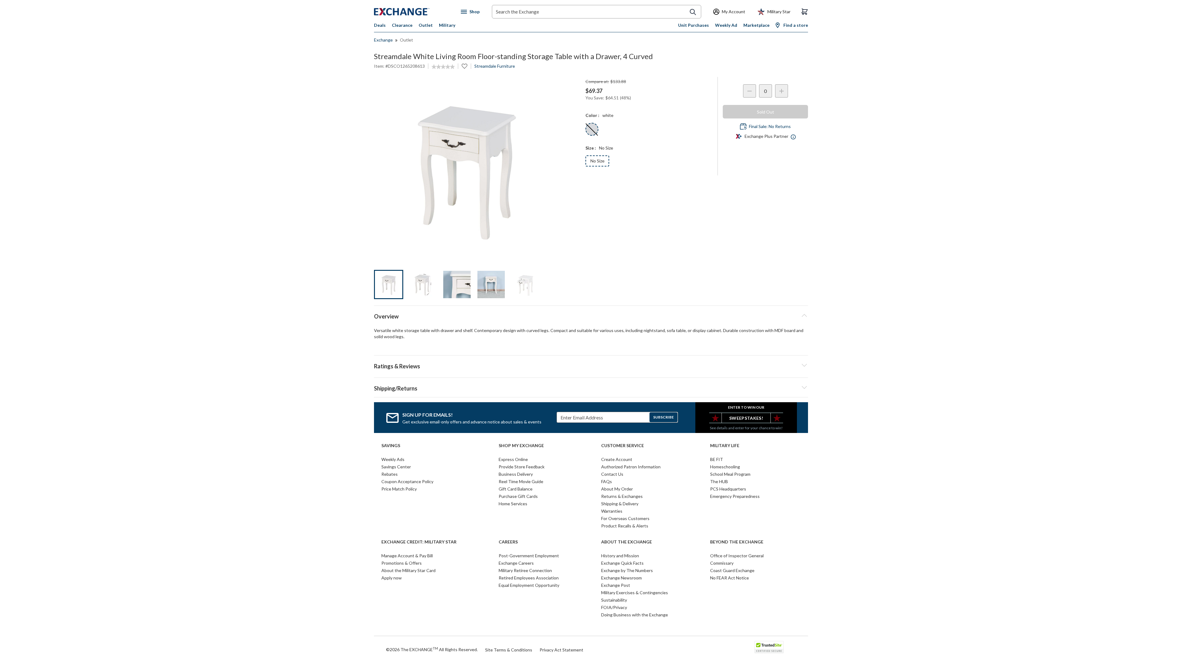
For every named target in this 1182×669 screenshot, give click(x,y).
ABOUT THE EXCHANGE (626, 541)
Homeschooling (725, 466)
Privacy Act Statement (561, 649)
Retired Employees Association (529, 577)
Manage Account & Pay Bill (407, 555)
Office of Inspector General (737, 555)
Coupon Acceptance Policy (407, 481)
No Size (597, 160)
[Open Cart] (804, 12)
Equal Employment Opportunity (529, 585)
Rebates (389, 474)
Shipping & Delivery (619, 503)
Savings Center (396, 466)
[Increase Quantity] (781, 91)
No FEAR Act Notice (729, 577)
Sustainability (614, 600)
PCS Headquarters (728, 488)
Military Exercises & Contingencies (634, 592)
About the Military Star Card (408, 570)
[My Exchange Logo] (413, 11)
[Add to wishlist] (464, 66)
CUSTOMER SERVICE (622, 445)
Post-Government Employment (529, 555)
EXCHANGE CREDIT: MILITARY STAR (418, 541)
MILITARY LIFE (724, 445)
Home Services (513, 503)
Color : (592, 115)
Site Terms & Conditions (508, 649)
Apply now (391, 577)
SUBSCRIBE (663, 417)
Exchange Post (615, 585)
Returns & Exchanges (622, 496)
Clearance (402, 25)
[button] (591, 365)
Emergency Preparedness (735, 496)
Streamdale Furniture (494, 66)
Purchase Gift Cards (518, 496)
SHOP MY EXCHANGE (521, 445)
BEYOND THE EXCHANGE (736, 541)
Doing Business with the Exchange (634, 614)
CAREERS (508, 541)
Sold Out (765, 111)
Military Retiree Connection (525, 570)
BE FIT (716, 459)
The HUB (719, 481)
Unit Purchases (693, 25)
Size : (590, 147)
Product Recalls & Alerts (624, 525)
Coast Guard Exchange (732, 570)
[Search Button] (693, 12)
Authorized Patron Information (631, 466)
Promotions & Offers (401, 563)
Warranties (611, 511)
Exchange (383, 39)
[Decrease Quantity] (749, 91)
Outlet (426, 25)
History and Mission (620, 555)
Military (447, 25)
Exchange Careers (516, 563)
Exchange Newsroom (621, 577)
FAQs (606, 481)
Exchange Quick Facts (622, 563)
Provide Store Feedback (522, 466)
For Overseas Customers (625, 518)
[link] (443, 67)
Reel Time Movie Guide (521, 481)
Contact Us (612, 474)
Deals (380, 25)
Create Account (616, 459)
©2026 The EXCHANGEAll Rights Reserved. (432, 649)
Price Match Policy (399, 488)
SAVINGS (390, 445)
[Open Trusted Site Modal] (769, 647)
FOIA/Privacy (614, 607)
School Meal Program (730, 474)
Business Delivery (516, 474)
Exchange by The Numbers (627, 570)
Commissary (722, 563)
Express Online (513, 459)
